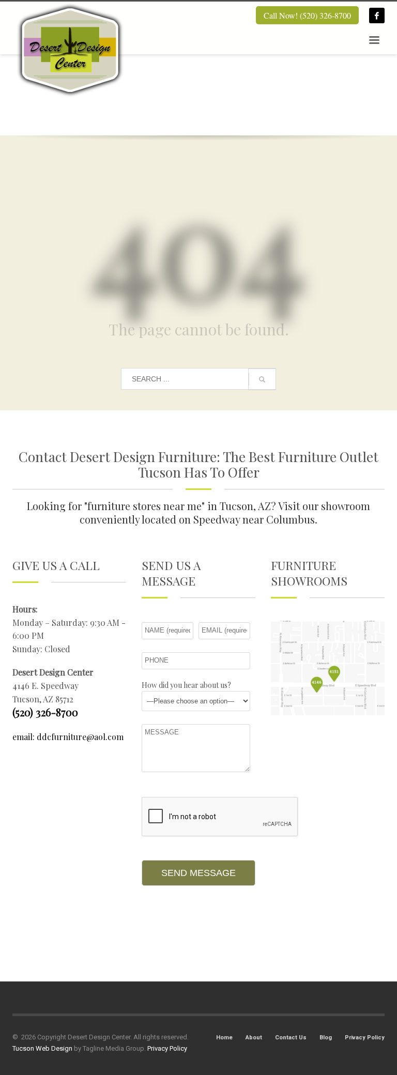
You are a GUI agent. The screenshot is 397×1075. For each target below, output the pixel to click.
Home (224, 1037)
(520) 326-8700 (45, 712)
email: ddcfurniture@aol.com (68, 736)
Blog (325, 1037)
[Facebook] (377, 15)
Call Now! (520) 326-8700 (307, 15)
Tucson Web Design (42, 1048)
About (254, 1037)
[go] (262, 379)
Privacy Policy (365, 1037)
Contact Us (291, 1037)
